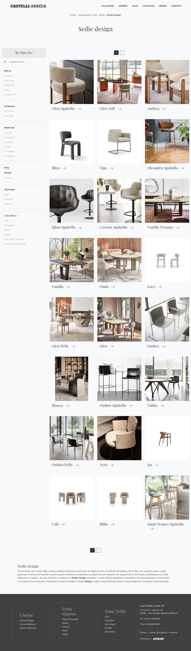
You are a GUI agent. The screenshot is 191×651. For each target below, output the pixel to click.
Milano (7, 230)
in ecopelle (9, 137)
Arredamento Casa (87, 15)
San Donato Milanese (14, 239)
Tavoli (65, 630)
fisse (6, 194)
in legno (8, 142)
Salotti (65, 623)
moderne (8, 177)
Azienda (123, 6)
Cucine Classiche (28, 628)
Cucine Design (27, 620)
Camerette (110, 631)
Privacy (143, 632)
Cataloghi (149, 6)
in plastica (9, 151)
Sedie (102, 15)
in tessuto (9, 156)
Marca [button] (7, 71)
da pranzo (9, 115)
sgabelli (8, 203)
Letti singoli (110, 624)
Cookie (152, 632)
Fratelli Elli (9, 85)
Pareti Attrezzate (70, 619)
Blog (135, 6)
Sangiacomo (10, 94)
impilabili (8, 199)
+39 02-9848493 (152, 618)
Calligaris (8, 76)
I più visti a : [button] (11, 215)
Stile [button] (6, 168)
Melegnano (9, 225)
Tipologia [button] (9, 189)
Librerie (65, 626)
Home (73, 15)
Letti (107, 616)
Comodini (109, 620)
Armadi (108, 628)
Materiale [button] (9, 127)
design (7, 173)
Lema (7, 89)
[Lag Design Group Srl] (53, 6)
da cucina (9, 111)
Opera (7, 234)
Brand (163, 6)
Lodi (6, 220)
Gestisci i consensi (169, 632)
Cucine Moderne (28, 624)
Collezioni (107, 6)
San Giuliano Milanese (15, 243)
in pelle (7, 146)
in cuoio (8, 132)
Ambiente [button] (9, 106)
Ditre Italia (9, 80)
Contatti (176, 6)
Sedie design (114, 15)
